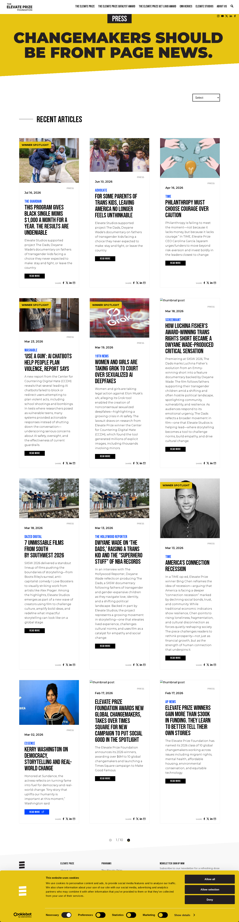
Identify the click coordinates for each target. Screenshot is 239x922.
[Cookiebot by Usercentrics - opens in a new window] (22, 915)
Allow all (210, 879)
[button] (232, 6)
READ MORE (34, 276)
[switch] (101, 915)
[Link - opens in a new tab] (218, 16)
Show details (182, 915)
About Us (66, 870)
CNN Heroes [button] (186, 6)
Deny (210, 899)
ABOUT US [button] (222, 6)
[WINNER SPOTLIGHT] (49, 182)
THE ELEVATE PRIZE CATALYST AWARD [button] (116, 6)
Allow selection (210, 889)
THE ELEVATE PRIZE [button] (85, 6)
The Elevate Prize (111, 870)
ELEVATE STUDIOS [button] (204, 6)
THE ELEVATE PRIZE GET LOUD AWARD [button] (157, 6)
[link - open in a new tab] (63, 282)
